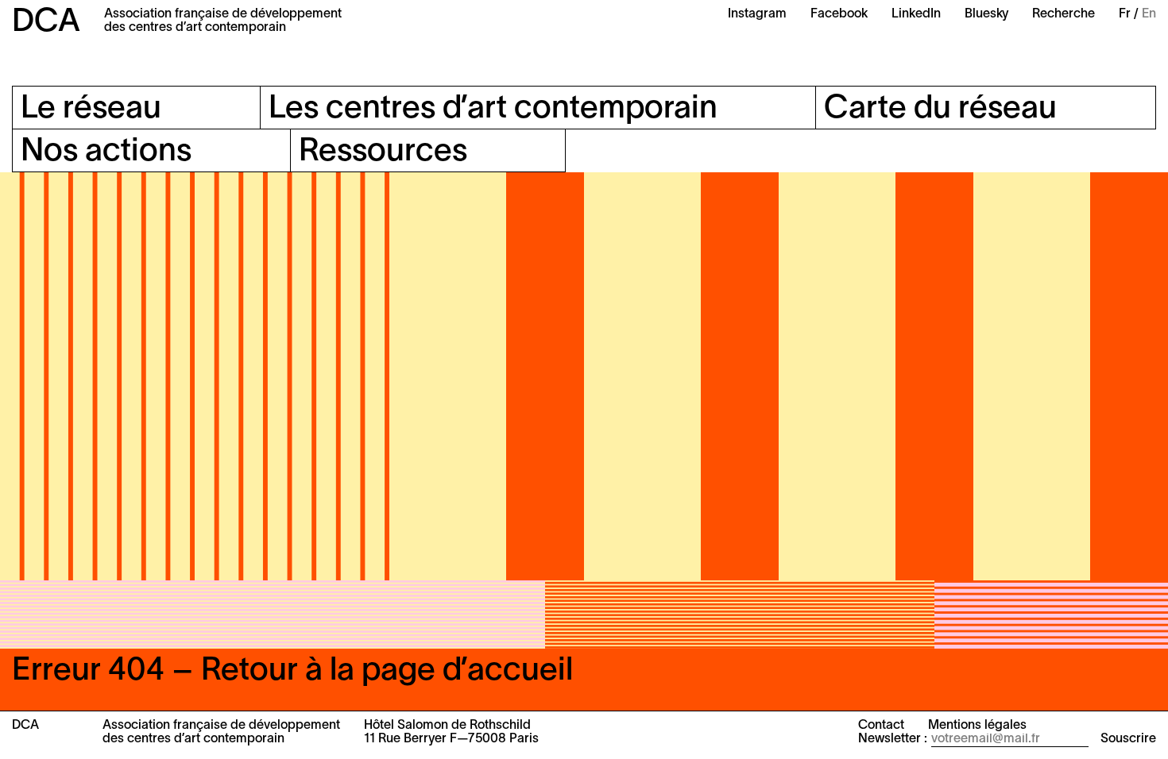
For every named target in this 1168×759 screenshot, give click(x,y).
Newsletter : (892, 739)
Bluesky (986, 14)
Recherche (1063, 14)
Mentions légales (977, 725)
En (1149, 14)
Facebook (839, 14)
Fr (1125, 14)
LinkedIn (916, 14)
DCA (46, 22)
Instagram (757, 14)
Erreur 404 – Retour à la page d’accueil (292, 671)
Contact (881, 725)
